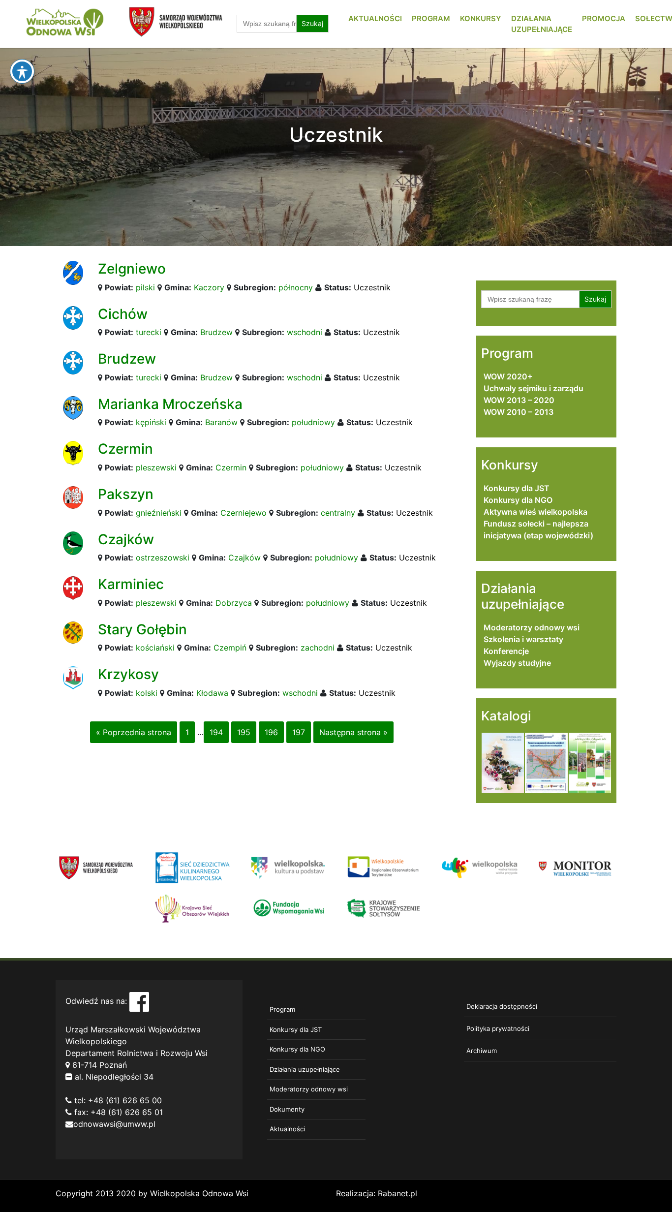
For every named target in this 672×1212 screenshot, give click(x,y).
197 (298, 732)
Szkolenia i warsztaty (523, 639)
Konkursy (480, 18)
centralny (338, 513)
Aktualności (375, 18)
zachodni (318, 648)
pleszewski (156, 467)
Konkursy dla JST (517, 488)
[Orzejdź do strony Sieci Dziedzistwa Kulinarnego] (192, 867)
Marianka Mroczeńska (170, 404)
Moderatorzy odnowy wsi (532, 627)
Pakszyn (125, 494)
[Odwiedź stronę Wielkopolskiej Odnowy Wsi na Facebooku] (139, 1001)
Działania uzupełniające (305, 1069)
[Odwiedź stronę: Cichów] (73, 317)
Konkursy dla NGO (518, 500)
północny (295, 287)
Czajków (126, 539)
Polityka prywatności (497, 1028)
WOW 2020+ (508, 376)
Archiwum (481, 1051)
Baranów (221, 422)
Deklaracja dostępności (501, 1006)
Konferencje (506, 651)
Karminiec (131, 584)
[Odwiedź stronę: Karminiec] (73, 587)
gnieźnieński (159, 513)
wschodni (304, 332)
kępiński (151, 422)
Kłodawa (212, 693)
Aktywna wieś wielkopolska (535, 512)
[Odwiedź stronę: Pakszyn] (73, 496)
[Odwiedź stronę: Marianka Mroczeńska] (73, 407)
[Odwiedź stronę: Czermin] (73, 453)
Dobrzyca (233, 603)
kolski (146, 693)
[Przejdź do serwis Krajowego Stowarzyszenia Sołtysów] (384, 907)
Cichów (123, 314)
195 (243, 732)
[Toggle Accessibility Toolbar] (22, 71)
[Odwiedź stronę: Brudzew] (73, 362)
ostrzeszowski (162, 557)
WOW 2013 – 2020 (519, 400)
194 (216, 732)
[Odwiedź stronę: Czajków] (73, 542)
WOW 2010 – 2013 (518, 412)
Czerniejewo (243, 513)
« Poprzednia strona (133, 732)
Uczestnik (372, 287)
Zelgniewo (132, 268)
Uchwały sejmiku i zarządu (533, 388)
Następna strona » (353, 732)
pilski (145, 287)
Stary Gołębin (142, 629)
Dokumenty (287, 1109)
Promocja (603, 18)
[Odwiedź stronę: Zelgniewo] (73, 272)
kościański (155, 648)
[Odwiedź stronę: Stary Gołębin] (73, 632)
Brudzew (216, 332)
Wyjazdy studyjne (517, 663)
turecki (148, 332)
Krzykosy (128, 674)
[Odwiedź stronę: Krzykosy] (73, 677)
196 (271, 732)
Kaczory (209, 287)
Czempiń (230, 648)
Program (431, 18)
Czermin (125, 448)
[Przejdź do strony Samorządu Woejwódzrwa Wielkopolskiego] (96, 867)
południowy (313, 422)
